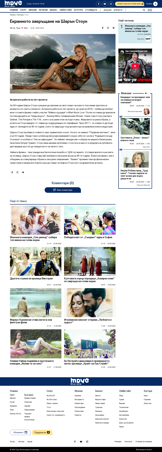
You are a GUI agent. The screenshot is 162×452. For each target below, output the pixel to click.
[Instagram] (111, 4)
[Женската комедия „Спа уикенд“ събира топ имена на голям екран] (35, 220)
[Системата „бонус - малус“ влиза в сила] (135, 126)
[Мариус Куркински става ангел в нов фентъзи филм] (35, 302)
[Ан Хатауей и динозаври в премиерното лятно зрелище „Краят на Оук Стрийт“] (89, 343)
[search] (144, 10)
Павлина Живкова (143, 185)
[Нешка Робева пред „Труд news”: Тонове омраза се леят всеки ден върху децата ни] (135, 159)
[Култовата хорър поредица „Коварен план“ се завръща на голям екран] (89, 261)
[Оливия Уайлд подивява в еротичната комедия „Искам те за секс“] (35, 343)
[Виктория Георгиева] (146, 111)
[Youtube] (104, 4)
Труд (18, 28)
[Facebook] (98, 4)
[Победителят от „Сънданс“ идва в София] (89, 220)
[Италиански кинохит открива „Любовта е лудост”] (89, 302)
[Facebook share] (103, 28)
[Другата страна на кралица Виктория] (35, 261)
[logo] (13, 4)
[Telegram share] (113, 28)
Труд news (140, 39)
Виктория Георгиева (135, 111)
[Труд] (79, 381)
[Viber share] (108, 28)
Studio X (149, 449)
